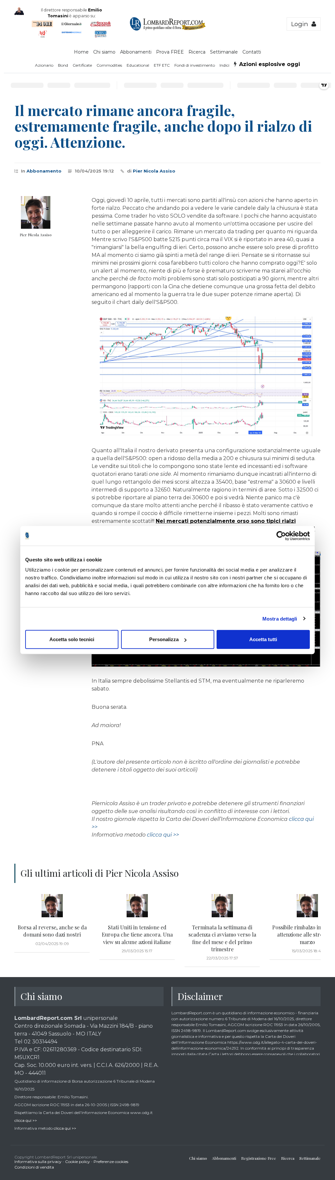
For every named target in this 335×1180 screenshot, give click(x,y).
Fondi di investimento (194, 65)
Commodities (109, 65)
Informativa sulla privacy (38, 1161)
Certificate (82, 65)
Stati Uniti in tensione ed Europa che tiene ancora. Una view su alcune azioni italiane (137, 934)
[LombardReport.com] (167, 29)
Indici (224, 65)
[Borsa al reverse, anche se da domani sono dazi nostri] (52, 906)
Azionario (44, 65)
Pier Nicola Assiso (154, 171)
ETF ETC (162, 65)
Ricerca (196, 52)
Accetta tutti (263, 639)
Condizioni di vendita (34, 1167)
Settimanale (224, 52)
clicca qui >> (163, 835)
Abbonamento (44, 171)
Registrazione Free (258, 1158)
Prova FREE (170, 52)
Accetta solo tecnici (71, 639)
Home (81, 52)
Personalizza (164, 639)
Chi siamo (104, 52)
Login (301, 24)
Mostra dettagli (279, 618)
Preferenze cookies (111, 1161)
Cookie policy (77, 1161)
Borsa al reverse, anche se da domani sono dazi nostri (52, 931)
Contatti (251, 52)
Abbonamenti (135, 52)
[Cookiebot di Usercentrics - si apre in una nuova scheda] (281, 535)
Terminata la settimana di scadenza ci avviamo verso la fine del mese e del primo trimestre (222, 938)
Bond (63, 65)
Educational (138, 65)
